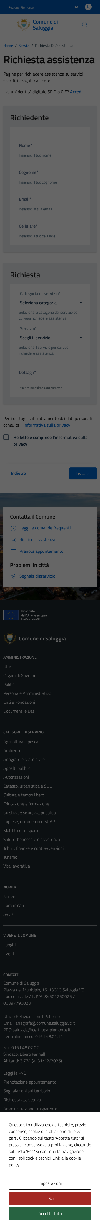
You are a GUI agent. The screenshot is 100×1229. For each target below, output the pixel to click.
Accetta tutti (50, 1213)
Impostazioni (50, 1183)
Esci (50, 1198)
